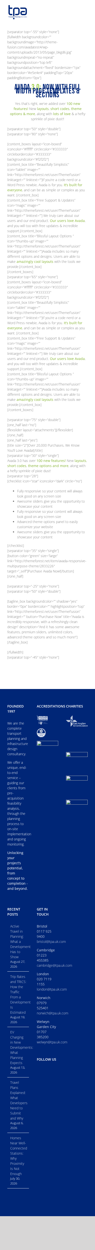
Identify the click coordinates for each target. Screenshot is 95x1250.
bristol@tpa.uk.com (51, 941)
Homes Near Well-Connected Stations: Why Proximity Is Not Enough (18, 1156)
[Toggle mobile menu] (86, 7)
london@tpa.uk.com (52, 989)
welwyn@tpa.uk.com (52, 1042)
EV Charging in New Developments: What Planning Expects (18, 1047)
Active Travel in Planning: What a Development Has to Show (18, 941)
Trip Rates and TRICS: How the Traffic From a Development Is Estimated (18, 994)
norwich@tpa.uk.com (52, 1013)
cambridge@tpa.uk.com (54, 965)
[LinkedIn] (38, 1071)
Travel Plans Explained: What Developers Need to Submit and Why (18, 1100)
